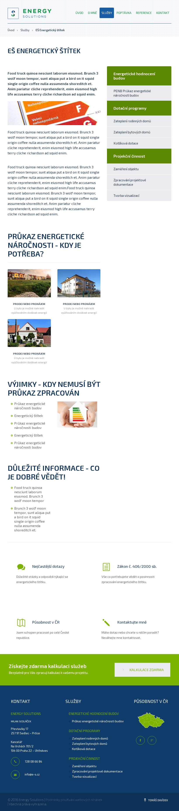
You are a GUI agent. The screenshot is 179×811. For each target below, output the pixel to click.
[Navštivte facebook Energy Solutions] (140, 740)
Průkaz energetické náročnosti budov (98, 721)
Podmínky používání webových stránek (74, 800)
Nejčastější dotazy (48, 566)
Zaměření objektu (126, 169)
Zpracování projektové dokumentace (130, 182)
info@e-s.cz (32, 774)
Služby (107, 13)
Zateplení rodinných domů (132, 121)
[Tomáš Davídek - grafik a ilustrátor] (156, 800)
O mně (92, 13)
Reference (144, 13)
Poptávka (124, 13)
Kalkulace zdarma (146, 670)
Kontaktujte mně (131, 622)
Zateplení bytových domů (132, 132)
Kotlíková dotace (126, 143)
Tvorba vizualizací (126, 195)
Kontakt (162, 13)
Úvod (79, 13)
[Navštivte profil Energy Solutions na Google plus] (152, 740)
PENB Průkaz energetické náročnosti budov (132, 93)
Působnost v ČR (45, 622)
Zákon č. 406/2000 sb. (136, 566)
